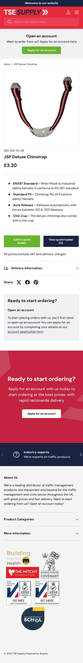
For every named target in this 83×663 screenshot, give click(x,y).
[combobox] (41, 22)
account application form (25, 332)
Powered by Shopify (37, 653)
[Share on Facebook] (27, 282)
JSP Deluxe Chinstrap (25, 64)
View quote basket (61, 241)
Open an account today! (47, 504)
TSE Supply (19, 653)
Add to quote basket (22, 241)
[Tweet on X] (19, 282)
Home (7, 64)
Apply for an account (41, 50)
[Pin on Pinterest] (36, 282)
